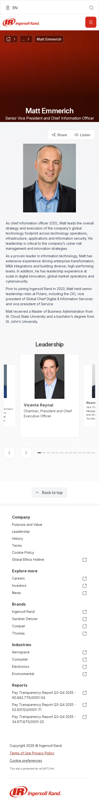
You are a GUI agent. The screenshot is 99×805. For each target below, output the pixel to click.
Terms (17, 545)
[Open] (90, 22)
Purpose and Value (27, 524)
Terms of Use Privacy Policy (32, 753)
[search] (91, 7)
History (17, 538)
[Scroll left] (9, 452)
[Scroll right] (26, 452)
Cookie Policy (23, 552)
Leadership (21, 531)
